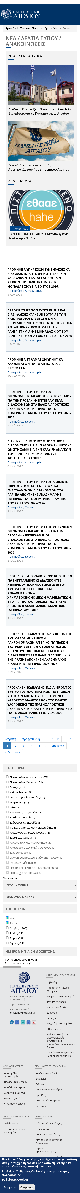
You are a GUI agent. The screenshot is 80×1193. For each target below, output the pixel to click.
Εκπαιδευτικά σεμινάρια (49, 1089)
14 (30, 745)
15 (38, 745)
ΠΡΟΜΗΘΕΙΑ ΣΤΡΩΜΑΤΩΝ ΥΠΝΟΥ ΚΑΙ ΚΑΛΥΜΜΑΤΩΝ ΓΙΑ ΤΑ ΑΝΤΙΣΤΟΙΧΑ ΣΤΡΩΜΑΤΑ (35, 363)
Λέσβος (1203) (18, 928)
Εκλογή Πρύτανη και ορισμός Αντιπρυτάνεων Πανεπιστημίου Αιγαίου (38, 167)
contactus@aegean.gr (22, 1013)
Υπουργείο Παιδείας (58, 1007)
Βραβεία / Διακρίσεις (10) (25, 817)
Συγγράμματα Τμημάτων (60, 1023)
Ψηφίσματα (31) (19, 802)
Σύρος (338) (17, 938)
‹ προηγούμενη (30, 739)
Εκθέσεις (40, 1084)
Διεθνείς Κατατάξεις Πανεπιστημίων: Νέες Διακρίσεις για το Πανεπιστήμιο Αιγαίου (40, 111)
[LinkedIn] (28, 1022)
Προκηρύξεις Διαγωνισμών (11, 1075)
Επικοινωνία (42, 1129)
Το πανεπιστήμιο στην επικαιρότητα (16, 1130)
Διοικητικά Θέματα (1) (23, 837)
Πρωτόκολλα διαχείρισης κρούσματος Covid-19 (60, 1054)
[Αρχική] (22, 14)
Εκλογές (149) (18, 787)
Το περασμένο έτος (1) (18, 963)
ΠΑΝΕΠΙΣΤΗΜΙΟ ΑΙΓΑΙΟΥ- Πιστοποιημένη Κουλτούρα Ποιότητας (38, 236)
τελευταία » (12, 752)
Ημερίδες (41, 1095)
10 (71, 739)
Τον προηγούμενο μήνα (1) (21, 959)
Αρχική (10, 28)
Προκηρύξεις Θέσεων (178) (26, 782)
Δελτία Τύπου (12, 1123)
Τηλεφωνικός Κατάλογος (49, 1123)
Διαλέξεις (41, 1078)
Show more (10, 878)
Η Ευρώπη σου (55, 1029)
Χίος (56, 28)
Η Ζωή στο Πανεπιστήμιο (33, 28)
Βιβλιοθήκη (53, 982)
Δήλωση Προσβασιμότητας (46, 1150)
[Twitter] (23, 1022)
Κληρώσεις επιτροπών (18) (26, 812)
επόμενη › (58, 745)
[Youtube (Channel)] (34, 1022)
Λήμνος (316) (17, 943)
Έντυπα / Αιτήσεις (56, 1002)
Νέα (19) (15, 807)
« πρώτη (10, 739)
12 (14, 745)
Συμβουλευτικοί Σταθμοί (60, 996)
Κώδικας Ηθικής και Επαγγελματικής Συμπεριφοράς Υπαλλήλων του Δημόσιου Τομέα (61, 1041)
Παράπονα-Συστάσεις (48, 1134)
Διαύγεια (52, 1012)
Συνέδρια (41, 1106)
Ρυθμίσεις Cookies (15, 1179)
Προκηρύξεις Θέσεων (15, 1082)
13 (22, 745)
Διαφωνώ (26, 1187)
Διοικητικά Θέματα (14, 1093)
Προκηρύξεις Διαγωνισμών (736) (29, 777)
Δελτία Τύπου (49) (21, 792)
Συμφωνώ (10, 1187)
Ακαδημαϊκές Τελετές (47, 1073)
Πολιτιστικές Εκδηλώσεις (49, 1100)
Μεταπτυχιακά (12, 1098)
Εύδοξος (51, 1018)
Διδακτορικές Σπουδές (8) (25, 822)
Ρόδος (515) (17, 933)
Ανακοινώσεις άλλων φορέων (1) (30, 832)
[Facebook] (17, 1022)
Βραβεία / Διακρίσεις (15, 1087)
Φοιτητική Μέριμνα (14, 1103)
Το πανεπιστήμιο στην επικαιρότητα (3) (33, 827)
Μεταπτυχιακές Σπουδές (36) (27, 797)
